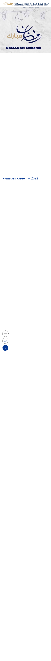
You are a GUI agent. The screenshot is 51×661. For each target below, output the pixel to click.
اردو (5, 340)
